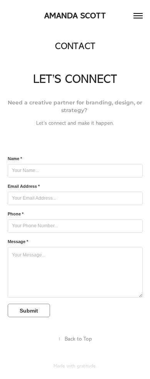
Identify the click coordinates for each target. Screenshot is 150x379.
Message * (18, 241)
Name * (15, 158)
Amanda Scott (75, 16)
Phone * (15, 214)
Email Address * (24, 186)
